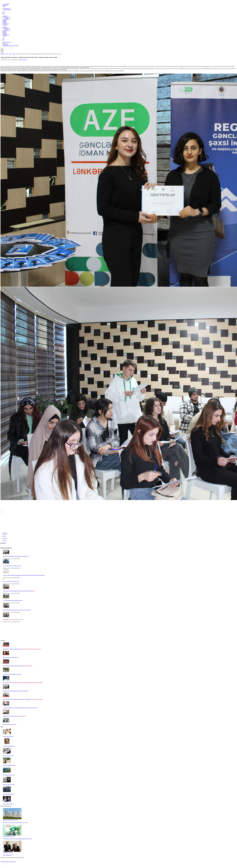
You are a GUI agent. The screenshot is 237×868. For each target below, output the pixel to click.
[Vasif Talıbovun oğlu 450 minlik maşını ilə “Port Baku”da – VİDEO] (7, 791)
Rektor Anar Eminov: (22, 682)
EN (3, 12)
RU (3, 13)
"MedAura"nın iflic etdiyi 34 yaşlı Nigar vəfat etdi (10, 657)
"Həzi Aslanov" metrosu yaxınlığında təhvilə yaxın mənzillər (12, 674)
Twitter (4, 536)
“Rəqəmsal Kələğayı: (13, 619)
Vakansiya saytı (13, 861)
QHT (4, 43)
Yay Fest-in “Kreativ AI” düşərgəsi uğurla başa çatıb (11, 581)
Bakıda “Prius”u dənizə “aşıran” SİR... (9, 784)
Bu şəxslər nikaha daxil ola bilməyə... (8, 736)
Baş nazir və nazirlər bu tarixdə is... (8, 755)
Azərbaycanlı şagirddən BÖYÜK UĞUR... (9, 765)
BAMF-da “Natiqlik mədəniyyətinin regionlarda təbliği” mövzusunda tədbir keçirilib (15, 556)
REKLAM (5, 5)
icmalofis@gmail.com (7, 9)
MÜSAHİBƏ (5, 44)
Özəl (20, 59)
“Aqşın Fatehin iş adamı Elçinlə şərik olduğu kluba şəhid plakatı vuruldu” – (17, 665)
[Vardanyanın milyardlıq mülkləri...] (7, 801)
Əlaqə (4, 6)
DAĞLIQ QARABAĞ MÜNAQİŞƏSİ (11, 45)
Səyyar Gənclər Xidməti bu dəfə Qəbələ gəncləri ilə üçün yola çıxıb (13, 600)
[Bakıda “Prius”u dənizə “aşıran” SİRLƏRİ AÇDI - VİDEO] (7, 782)
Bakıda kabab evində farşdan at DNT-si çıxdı (9, 724)
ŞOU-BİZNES (6, 23)
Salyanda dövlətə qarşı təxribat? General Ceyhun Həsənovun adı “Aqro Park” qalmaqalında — (23, 699)
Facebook (5, 534)
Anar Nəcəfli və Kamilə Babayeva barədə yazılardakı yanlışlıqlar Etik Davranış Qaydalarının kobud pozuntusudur (20, 707)
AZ (3, 11)
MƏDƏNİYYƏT (6, 19)
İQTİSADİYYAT (6, 17)
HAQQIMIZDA (6, 4)
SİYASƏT (5, 16)
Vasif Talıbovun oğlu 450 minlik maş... (8, 794)
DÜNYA (5, 21)
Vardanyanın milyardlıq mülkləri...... (8, 803)
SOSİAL (4, 20)
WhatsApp (5, 538)
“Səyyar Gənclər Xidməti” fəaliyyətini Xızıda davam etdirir (12, 565)
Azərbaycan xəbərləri (4, 861)
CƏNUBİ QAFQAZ (7, 42)
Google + (5, 540)
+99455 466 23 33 (6, 8)
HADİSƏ (5, 24)
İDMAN (4, 22)
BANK (6, 18)
